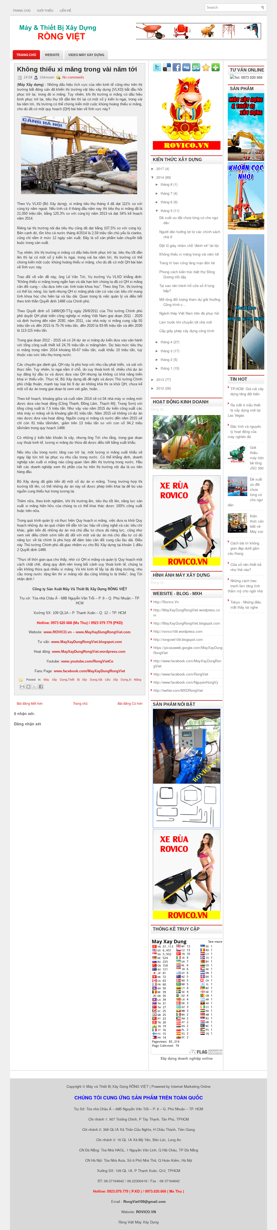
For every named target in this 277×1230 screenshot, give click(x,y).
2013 (160, 379)
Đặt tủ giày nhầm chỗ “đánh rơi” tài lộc (189, 245)
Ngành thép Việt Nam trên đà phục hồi (189, 313)
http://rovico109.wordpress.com (178, 631)
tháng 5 (167, 210)
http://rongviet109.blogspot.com (178, 639)
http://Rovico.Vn (166, 601)
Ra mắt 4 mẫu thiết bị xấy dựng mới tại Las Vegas (244, 410)
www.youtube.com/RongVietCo (87, 661)
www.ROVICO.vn (58, 632)
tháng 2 (167, 359)
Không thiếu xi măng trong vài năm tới (77, 69)
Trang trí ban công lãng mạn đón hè (187, 262)
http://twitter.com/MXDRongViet (178, 690)
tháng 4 (167, 341)
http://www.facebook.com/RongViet (180, 674)
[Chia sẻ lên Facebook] (41, 686)
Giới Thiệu (45, 10)
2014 (160, 177)
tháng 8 (167, 184)
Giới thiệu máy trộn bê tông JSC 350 (257, 458)
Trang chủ (22, 10)
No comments (73, 77)
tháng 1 (167, 368)
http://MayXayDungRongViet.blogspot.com (186, 623)
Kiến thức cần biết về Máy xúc (257, 523)
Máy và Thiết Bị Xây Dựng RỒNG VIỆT (117, 1086)
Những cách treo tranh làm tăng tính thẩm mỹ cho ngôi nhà (245, 585)
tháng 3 (167, 350)
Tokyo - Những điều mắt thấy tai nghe (245, 604)
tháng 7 (167, 193)
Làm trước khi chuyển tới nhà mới (185, 322)
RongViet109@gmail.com (144, 1201)
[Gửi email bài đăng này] (22, 686)
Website (52, 54)
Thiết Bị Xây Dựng (82, 679)
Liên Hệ (65, 10)
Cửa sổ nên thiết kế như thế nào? (245, 567)
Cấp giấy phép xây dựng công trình (186, 330)
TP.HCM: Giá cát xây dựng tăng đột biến (247, 391)
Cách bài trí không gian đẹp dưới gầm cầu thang (243, 548)
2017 (160, 168)
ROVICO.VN (146, 1211)
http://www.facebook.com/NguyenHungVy (185, 682)
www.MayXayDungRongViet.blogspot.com (86, 642)
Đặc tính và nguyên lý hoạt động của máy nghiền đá (244, 431)
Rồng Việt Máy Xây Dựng (138, 1222)
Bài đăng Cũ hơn (130, 703)
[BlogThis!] (28, 686)
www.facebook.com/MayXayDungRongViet (89, 671)
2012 (160, 388)
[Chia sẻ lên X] (34, 686)
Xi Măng (135, 679)
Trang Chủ (26, 54)
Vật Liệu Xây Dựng (113, 679)
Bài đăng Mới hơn (30, 703)
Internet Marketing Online (190, 1086)
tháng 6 (167, 201)
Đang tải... (159, 409)
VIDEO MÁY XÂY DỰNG (86, 54)
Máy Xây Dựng (55, 679)
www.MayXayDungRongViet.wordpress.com (89, 652)
